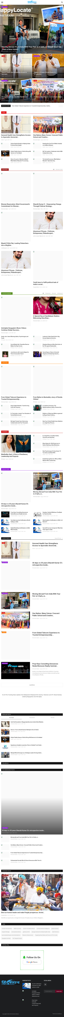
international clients (16, 932)
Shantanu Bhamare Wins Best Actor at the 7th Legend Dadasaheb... (52, 345)
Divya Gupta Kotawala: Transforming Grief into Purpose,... (20, 406)
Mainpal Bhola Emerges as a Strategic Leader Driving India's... (26, 752)
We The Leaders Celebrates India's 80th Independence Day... (53, 152)
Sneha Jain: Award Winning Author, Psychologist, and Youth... (14, 337)
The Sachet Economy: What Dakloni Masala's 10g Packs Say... (51, 160)
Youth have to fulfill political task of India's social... (45, 283)
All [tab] (53, 169)
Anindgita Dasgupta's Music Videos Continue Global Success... (13, 329)
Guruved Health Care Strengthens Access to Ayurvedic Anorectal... (16, 136)
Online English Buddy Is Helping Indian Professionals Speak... (20, 144)
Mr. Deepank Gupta (17, 938)
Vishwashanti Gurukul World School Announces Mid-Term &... (26, 860)
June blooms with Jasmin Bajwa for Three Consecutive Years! (20, 353)
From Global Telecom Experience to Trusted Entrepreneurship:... (13, 398)
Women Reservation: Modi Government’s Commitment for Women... (15, 205)
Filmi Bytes (39, 696)
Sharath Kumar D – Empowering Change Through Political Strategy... (47, 205)
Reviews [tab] (54, 293)
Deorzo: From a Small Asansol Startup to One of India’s (25, 729)
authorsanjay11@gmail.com (39, 236)
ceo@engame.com (5, 248)
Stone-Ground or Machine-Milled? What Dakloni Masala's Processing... (20, 160)
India (3, 112)
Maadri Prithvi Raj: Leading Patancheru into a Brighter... (14, 244)
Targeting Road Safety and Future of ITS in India (46, 935)
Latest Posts (6, 538)
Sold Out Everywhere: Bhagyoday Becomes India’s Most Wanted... (27, 722)
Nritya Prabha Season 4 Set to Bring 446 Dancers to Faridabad (21, 152)
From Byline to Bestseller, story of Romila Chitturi (47, 398)
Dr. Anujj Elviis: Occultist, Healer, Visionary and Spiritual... (51, 436)
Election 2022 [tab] (59, 169)
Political (5, 169)
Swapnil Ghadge (5, 932)
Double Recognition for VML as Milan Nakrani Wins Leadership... (52, 459)
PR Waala (3, 339)
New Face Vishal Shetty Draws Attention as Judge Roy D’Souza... (53, 422)
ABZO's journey (17, 928)
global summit (26, 932)
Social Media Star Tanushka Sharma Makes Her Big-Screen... (20, 345)
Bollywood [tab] (60, 293)
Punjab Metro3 (36, 287)
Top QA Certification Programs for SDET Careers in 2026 (36, 985)
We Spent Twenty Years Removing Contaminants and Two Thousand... (20, 422)
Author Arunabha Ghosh (29, 928)
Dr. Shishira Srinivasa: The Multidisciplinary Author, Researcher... (52, 406)
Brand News (6, 469)
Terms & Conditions (57, 1013)
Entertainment (6, 293)
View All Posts (58, 538)
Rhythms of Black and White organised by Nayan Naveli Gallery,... (52, 414)
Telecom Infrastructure (27, 935)
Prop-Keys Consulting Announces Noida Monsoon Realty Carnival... (19, 513)
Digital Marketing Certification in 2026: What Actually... (20, 528)
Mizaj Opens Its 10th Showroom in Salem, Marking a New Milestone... (51, 444)
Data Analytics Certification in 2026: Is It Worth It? (53, 521)
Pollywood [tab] (47, 293)
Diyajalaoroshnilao (6, 938)
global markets (55, 928)
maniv (3, 76)
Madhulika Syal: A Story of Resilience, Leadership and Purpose (14, 455)
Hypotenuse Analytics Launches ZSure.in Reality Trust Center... (26, 745)
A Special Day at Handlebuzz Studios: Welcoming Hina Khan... (46, 317)
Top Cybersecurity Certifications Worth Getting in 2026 (20, 521)
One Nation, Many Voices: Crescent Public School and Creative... (48, 136)
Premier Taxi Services (7, 928)
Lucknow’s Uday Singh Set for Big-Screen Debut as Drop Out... (51, 337)
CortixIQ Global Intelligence (43, 928)
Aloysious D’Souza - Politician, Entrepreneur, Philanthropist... (44, 232)
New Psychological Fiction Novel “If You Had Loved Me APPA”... (52, 451)
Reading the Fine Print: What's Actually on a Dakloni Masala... (52, 144)
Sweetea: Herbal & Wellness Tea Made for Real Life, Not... (52, 513)
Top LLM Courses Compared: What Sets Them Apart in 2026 (53, 528)
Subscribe (59, 991)
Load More (32, 685)
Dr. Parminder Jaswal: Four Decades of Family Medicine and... (21, 414)
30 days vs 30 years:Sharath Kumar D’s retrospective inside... (14, 505)
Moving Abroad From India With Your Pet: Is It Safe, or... (47, 493)
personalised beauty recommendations (11, 935)
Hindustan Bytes (5, 51)
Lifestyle (4, 362)
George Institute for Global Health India (41, 932)
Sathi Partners (55, 932)
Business (4, 431)
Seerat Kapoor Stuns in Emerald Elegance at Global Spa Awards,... (51, 353)
